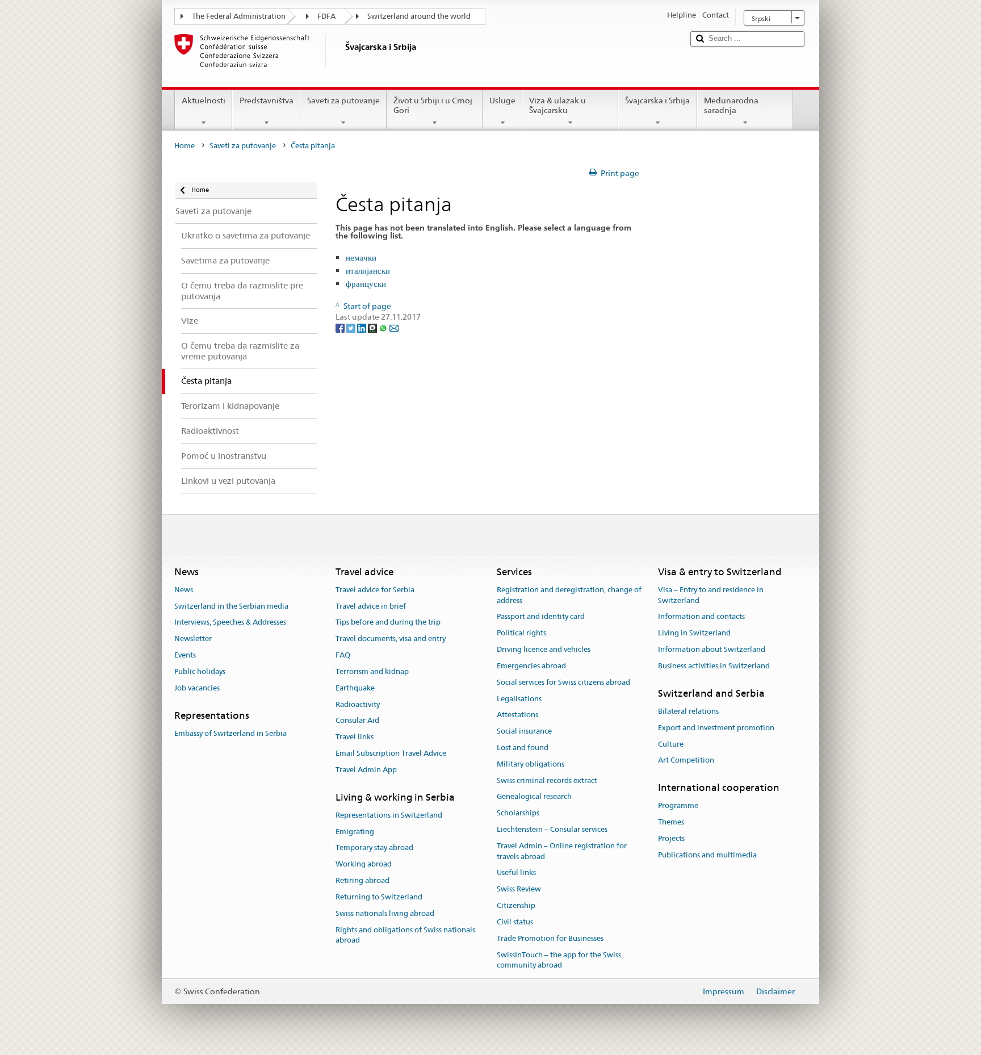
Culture (671, 744)
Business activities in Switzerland (714, 666)
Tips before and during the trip (388, 622)
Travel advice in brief (371, 606)
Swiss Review (519, 889)
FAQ (343, 655)
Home (184, 145)
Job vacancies (197, 688)
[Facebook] (341, 327)
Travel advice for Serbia (375, 589)
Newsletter (193, 639)
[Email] (394, 327)
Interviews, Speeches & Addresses (230, 622)
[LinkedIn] (362, 327)
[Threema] (373, 327)
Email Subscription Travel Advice (391, 753)
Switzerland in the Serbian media (231, 606)
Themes (671, 822)
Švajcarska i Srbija (657, 100)
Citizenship (516, 905)
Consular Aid (357, 721)
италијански (368, 270)
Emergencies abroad (531, 666)
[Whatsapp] (384, 327)
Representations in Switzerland (389, 815)
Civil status (515, 922)
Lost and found (522, 747)
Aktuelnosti (203, 100)
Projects (671, 838)
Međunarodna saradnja (731, 105)
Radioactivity (358, 704)
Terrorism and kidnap (372, 671)
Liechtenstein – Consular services (552, 829)
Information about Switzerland (711, 649)
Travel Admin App (366, 769)
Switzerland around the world (419, 16)
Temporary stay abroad (374, 848)
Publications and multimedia (707, 855)
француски (366, 283)
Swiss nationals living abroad (385, 913)
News (183, 589)
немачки (361, 257)
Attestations (517, 715)
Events (185, 655)
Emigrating (355, 831)
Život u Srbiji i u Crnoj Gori (432, 105)
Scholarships (518, 813)
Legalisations (519, 698)
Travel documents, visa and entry (391, 639)
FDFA (326, 16)
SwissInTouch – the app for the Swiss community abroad (559, 960)
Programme (678, 806)
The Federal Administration (239, 16)
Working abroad (364, 864)
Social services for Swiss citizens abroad (563, 682)
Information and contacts (701, 617)
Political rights (521, 633)
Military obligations (530, 764)
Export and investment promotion (716, 727)
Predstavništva (267, 100)
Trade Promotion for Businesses (550, 938)
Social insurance (524, 731)
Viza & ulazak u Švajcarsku (557, 105)
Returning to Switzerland (379, 897)
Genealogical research (534, 797)
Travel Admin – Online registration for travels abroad (562, 851)
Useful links (516, 873)
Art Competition (686, 760)
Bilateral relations (688, 711)
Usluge (502, 100)
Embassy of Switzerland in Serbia (230, 733)
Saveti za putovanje (343, 100)
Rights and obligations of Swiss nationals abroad (405, 935)
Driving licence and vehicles (543, 649)
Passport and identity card (541, 617)
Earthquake (355, 688)
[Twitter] (351, 327)
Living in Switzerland (694, 633)
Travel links (355, 736)
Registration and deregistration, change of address (569, 595)
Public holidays (199, 671)
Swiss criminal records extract (547, 780)
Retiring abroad (362, 880)
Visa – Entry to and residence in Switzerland (711, 595)
